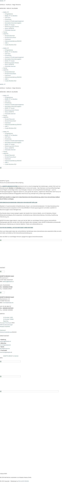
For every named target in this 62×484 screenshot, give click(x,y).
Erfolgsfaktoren (9, 14)
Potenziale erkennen (10, 30)
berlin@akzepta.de (5, 348)
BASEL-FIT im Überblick (11, 15)
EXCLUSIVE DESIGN (23, 481)
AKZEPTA (5, 33)
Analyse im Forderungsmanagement (14, 21)
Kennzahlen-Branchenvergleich (13, 23)
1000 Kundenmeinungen (6, 324)
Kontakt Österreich (10, 35)
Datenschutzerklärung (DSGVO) (13, 41)
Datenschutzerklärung (6, 332)
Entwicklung (8, 19)
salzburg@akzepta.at (8, 281)
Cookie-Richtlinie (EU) (10, 44)
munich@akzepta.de (7, 302)
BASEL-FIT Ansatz (9, 24)
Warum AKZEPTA (9, 28)
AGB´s (6, 43)
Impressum (8, 39)
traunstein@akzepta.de (6, 352)
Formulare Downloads (5, 322)
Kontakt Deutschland (10, 37)
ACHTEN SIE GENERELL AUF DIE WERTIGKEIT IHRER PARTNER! (16, 227)
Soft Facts (7, 17)
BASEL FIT (2, 1)
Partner (5, 32)
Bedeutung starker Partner (12, 26)
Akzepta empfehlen (5, 326)
